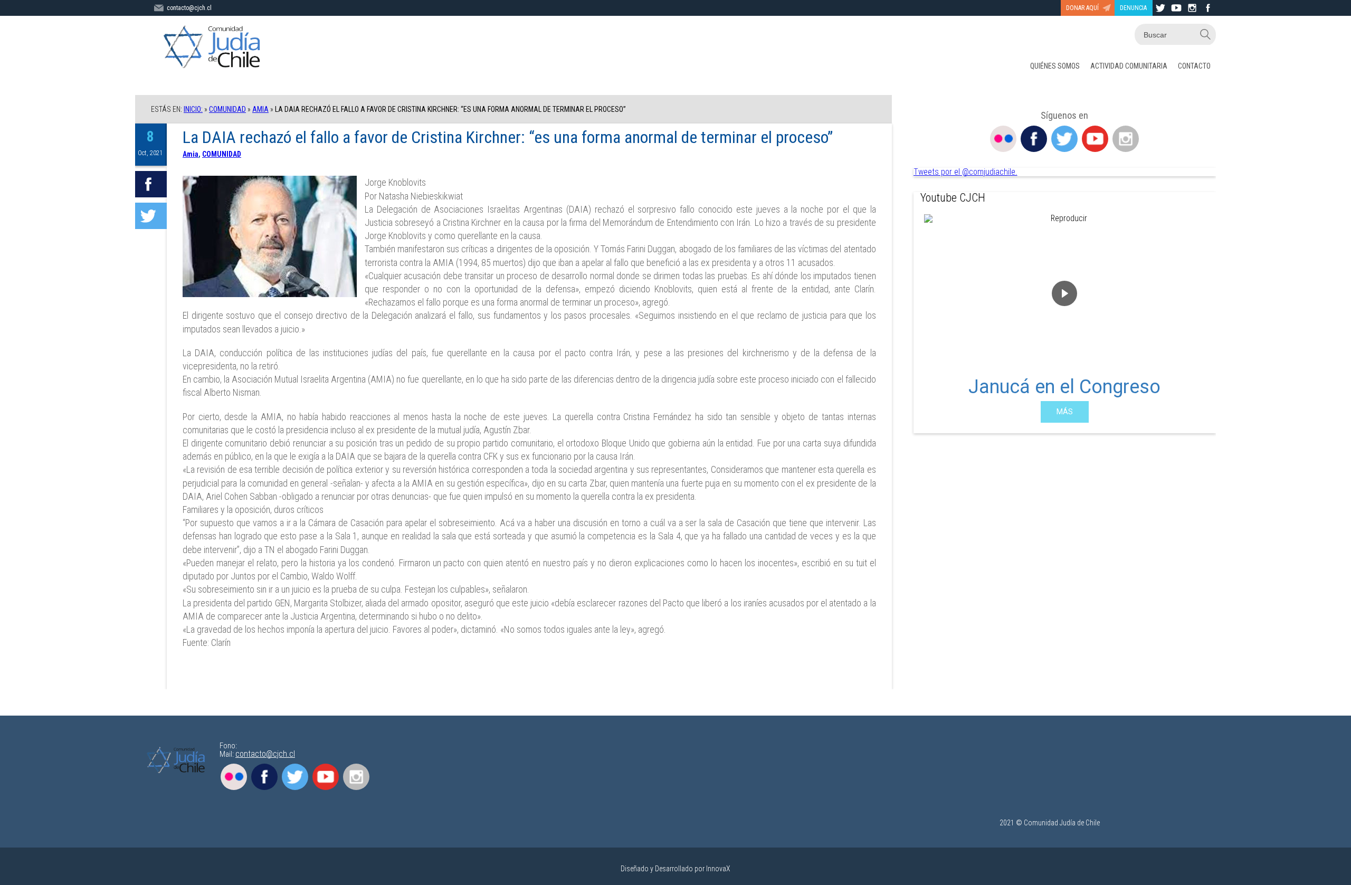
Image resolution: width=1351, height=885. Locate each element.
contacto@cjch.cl (189, 8)
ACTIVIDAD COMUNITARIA (1128, 66)
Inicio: (193, 109)
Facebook (1034, 139)
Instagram (1125, 139)
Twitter (1064, 139)
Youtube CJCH (952, 197)
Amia (260, 109)
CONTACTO (1194, 66)
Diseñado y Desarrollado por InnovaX (675, 868)
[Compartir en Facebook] (151, 184)
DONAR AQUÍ (1082, 8)
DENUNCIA (1133, 8)
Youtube (1095, 139)
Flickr (1003, 139)
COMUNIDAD (227, 109)
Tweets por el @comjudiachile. (965, 172)
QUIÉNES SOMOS (1055, 66)
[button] (929, 318)
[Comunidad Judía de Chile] (214, 47)
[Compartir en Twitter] (151, 216)
